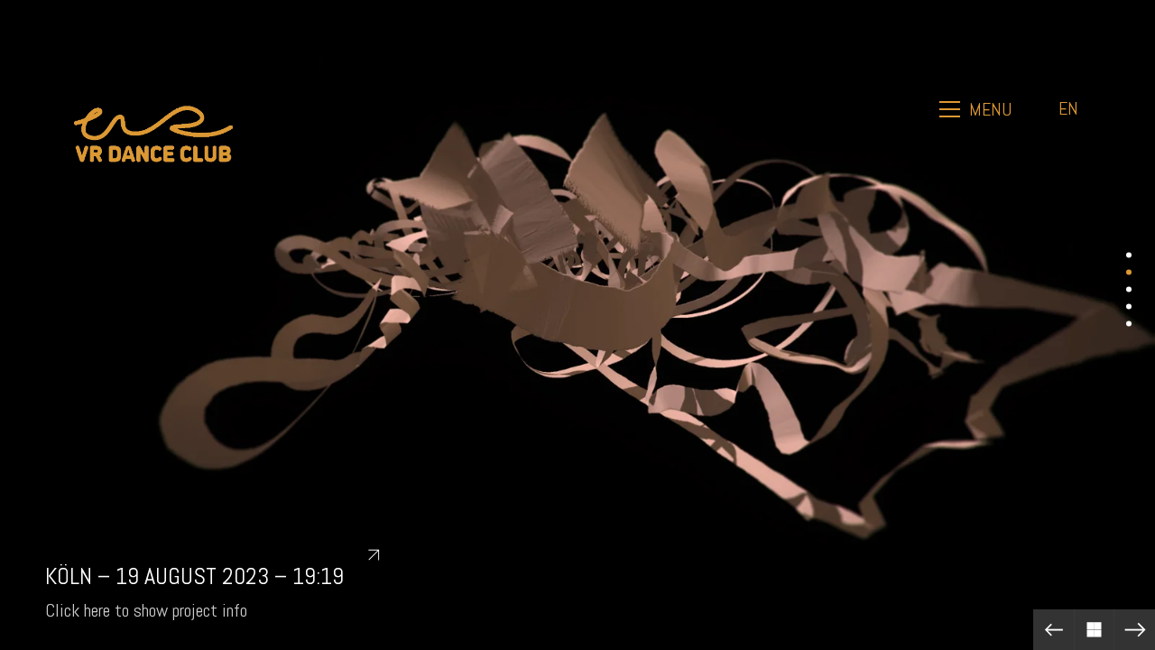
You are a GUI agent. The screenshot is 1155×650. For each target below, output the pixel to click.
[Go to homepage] (153, 108)
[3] (1129, 289)
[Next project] (1134, 629)
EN (1068, 108)
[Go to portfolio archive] (1094, 629)
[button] (977, 109)
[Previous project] (1053, 629)
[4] (1129, 306)
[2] (1129, 272)
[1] (1129, 255)
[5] (1129, 323)
